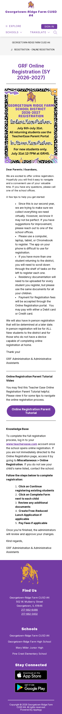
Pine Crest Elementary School (29, 653)
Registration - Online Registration (34, 49)
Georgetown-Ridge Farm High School (29, 641)
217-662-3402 (29, 613)
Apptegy (37, 709)
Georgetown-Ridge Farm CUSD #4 (31, 42)
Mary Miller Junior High (29, 647)
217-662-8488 (29, 609)
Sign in (49, 26)
